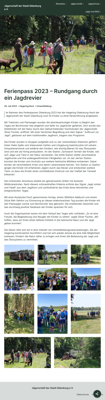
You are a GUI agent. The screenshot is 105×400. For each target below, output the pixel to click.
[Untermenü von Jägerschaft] (83, 4)
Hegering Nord (27, 106)
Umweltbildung (44, 106)
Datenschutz (83, 394)
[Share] (97, 394)
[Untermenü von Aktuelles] (65, 4)
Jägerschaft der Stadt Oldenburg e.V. (52, 388)
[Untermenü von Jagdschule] (100, 4)
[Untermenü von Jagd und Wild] (100, 11)
